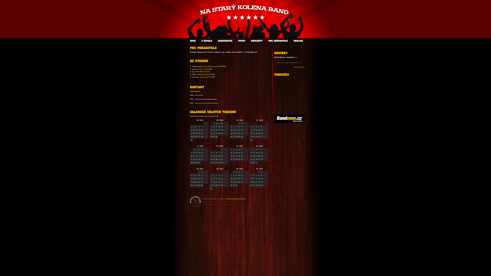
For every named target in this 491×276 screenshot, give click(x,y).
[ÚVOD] (193, 40)
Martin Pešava (212, 204)
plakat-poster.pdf (203, 74)
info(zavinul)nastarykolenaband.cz (207, 103)
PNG (197, 71)
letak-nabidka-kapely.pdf (212, 66)
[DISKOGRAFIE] (225, 40)
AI (205, 71)
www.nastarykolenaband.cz (227, 201)
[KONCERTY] (257, 40)
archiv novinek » (300, 67)
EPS (208, 71)
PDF (201, 71)
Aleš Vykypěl (224, 204)
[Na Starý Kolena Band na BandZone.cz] (289, 122)
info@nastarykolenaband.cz (236, 199)
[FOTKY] (241, 40)
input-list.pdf (203, 69)
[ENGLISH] (298, 40)
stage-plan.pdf (205, 77)
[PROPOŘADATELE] (278, 40)
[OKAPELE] (206, 40)
